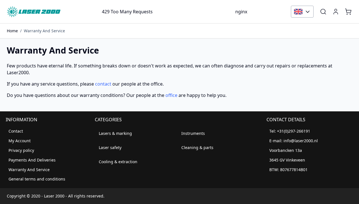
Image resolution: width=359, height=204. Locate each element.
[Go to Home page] (33, 11)
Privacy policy (21, 150)
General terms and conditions (37, 179)
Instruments (193, 133)
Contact (16, 131)
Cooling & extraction (118, 161)
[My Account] (336, 12)
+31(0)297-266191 (293, 131)
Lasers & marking (115, 133)
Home (12, 30)
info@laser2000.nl (301, 140)
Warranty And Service (44, 30)
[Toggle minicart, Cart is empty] (348, 12)
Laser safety (110, 147)
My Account (20, 140)
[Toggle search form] (323, 12)
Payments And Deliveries (32, 160)
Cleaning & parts (197, 147)
